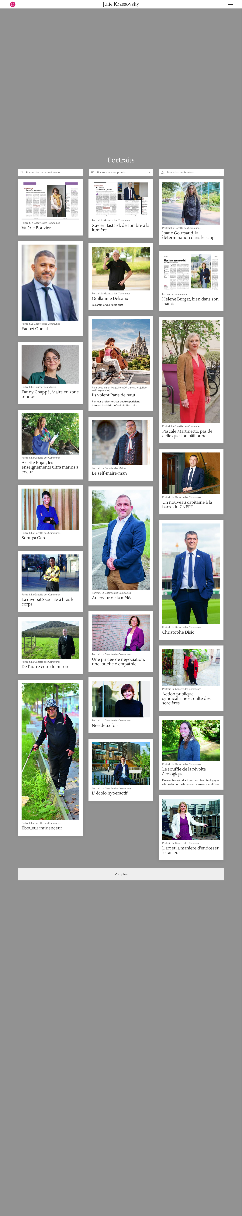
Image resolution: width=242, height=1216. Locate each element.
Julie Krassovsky (121, 4)
